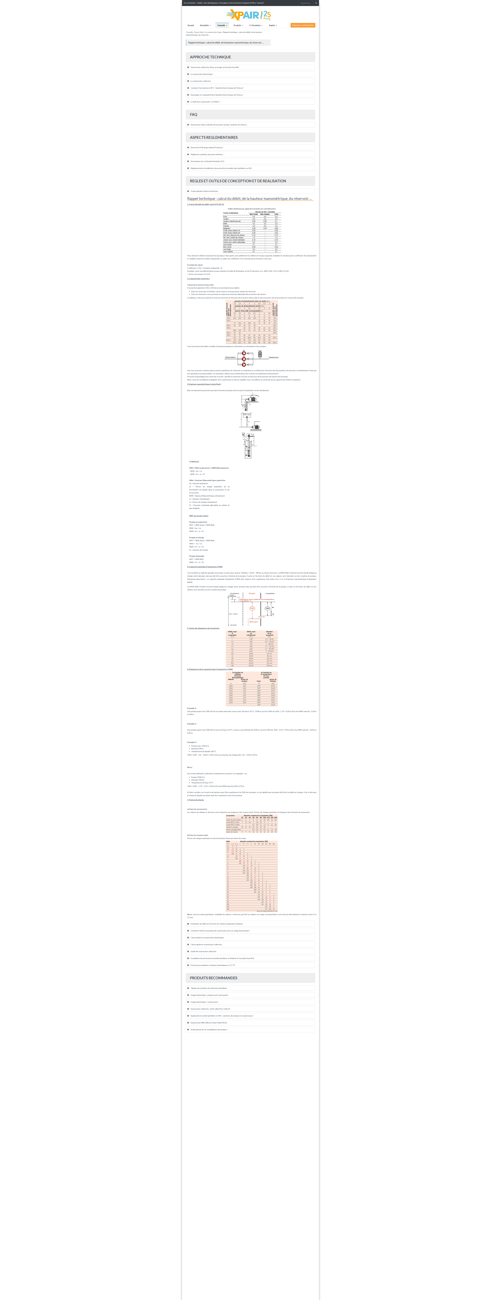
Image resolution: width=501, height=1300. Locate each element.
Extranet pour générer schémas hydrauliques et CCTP (212, 965)
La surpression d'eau (213, 32)
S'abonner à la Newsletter (303, 25)
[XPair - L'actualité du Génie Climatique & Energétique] (250, 15)
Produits (237, 25)
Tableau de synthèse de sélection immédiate (208, 988)
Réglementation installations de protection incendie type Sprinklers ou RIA (221, 168)
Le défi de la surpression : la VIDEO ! (205, 102)
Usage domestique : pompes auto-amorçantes (209, 995)
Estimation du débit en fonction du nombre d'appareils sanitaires (216, 924)
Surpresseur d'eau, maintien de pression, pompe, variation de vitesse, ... (219, 125)
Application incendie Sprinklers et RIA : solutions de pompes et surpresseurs (221, 1016)
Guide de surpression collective (203, 951)
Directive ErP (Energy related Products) (206, 147)
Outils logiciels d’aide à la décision (204, 191)
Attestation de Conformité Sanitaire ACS (207, 161)
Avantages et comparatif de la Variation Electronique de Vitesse (216, 95)
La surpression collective (200, 81)
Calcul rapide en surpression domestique (207, 937)
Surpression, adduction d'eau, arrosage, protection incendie (214, 67)
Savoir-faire (199, 32)
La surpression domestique (201, 74)
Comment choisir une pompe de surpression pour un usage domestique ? (220, 931)
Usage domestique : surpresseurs (204, 1002)
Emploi (272, 25)
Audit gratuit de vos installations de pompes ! (209, 1029)
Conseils (221, 25)
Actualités (204, 25)
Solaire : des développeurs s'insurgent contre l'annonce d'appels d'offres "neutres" (230, 3)
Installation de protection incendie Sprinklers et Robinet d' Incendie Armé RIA (222, 958)
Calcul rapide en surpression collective (206, 944)
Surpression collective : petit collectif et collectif (210, 1009)
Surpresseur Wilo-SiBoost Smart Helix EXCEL (208, 1023)
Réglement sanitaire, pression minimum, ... (207, 154)
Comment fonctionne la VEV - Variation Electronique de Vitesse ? (217, 88)
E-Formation (255, 25)
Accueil (191, 25)
